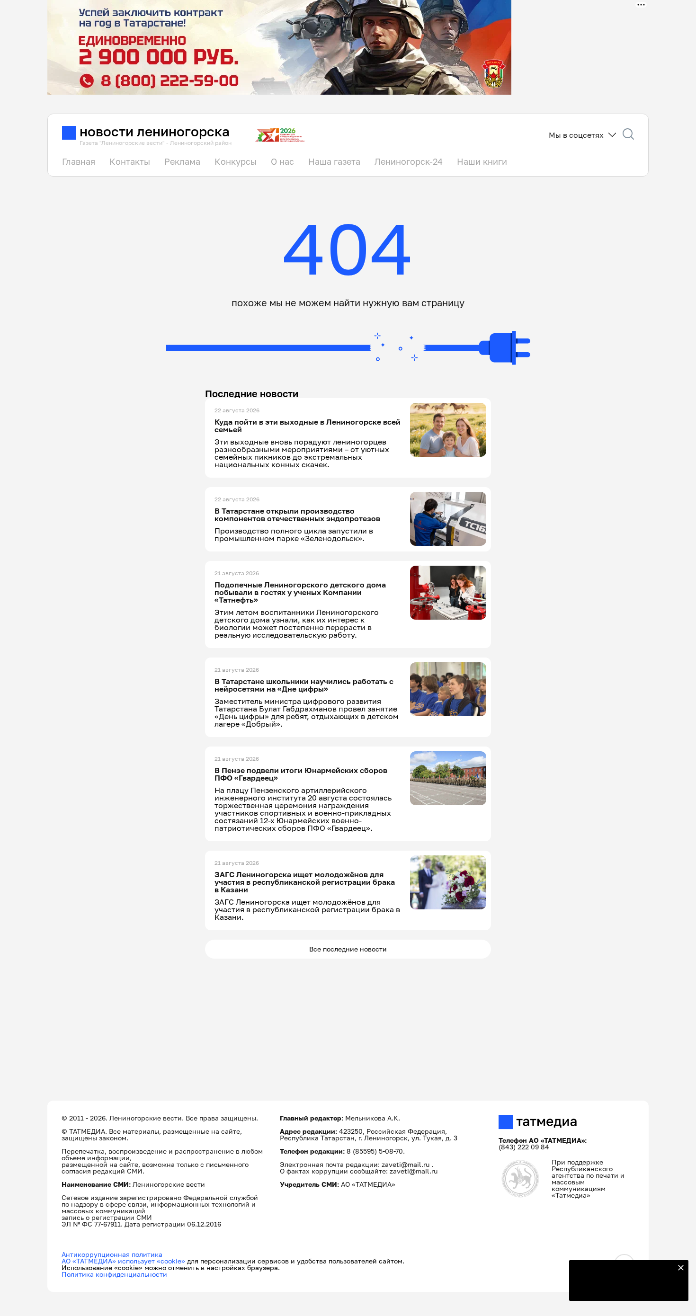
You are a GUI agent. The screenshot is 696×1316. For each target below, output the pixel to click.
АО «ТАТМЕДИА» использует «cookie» (123, 1261)
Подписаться (623, 1287)
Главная (78, 161)
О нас (282, 161)
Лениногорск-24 (409, 161)
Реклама (182, 161)
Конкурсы (235, 161)
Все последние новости (348, 949)
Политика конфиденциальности (114, 1274)
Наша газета (334, 161)
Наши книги (482, 161)
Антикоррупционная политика (112, 1254)
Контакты (129, 161)
